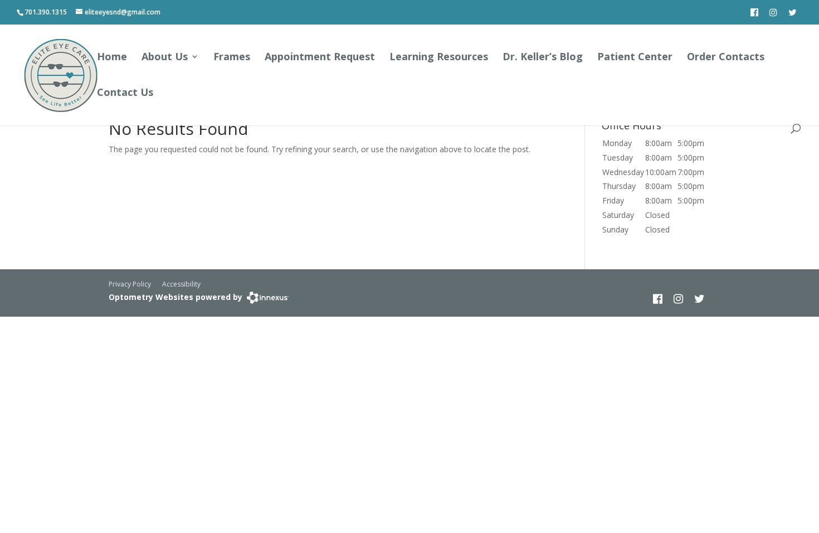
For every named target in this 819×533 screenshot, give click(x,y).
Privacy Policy (130, 284)
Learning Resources (438, 57)
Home (112, 57)
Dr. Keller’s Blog (543, 57)
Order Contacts (725, 57)
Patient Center (634, 57)
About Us (165, 57)
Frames (231, 57)
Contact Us (125, 93)
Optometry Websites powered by (175, 297)
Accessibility (181, 284)
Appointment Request (320, 57)
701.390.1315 (46, 12)
